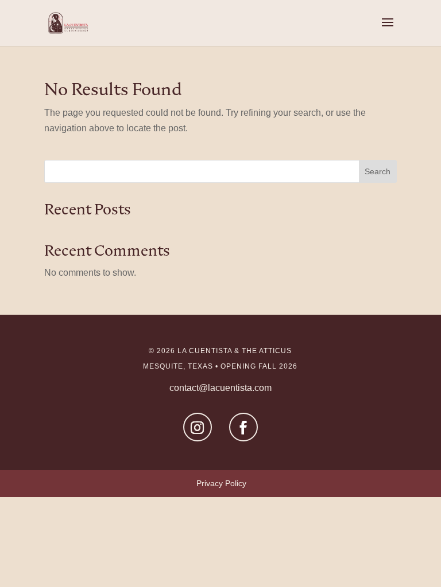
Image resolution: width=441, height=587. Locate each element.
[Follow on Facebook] (243, 427)
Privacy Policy (221, 483)
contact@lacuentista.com (220, 388)
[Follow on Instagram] (197, 427)
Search (377, 171)
